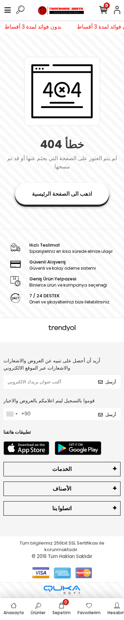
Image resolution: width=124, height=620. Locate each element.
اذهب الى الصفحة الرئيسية (62, 194)
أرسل (110, 382)
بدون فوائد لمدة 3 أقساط (34, 27)
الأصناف (62, 489)
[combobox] (12, 414)
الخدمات (62, 469)
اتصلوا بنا (62, 508)
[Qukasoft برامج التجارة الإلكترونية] (62, 590)
